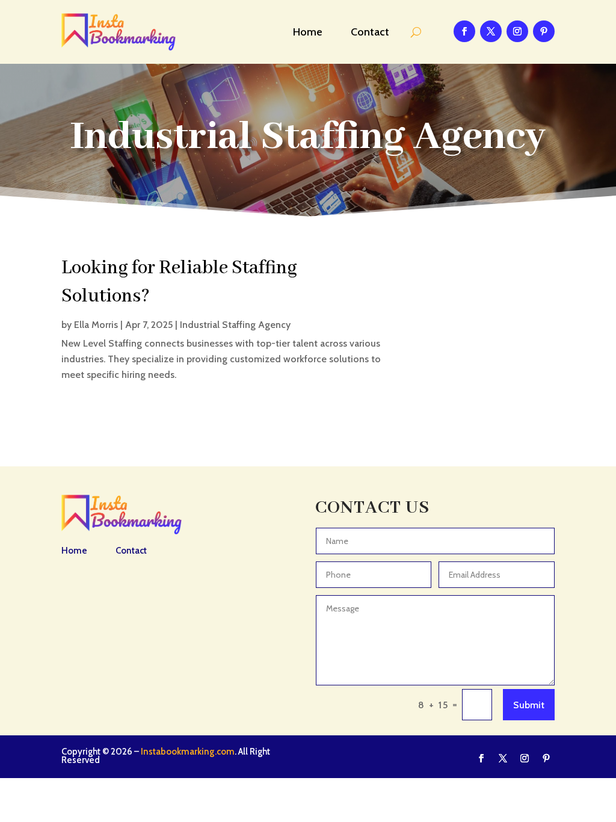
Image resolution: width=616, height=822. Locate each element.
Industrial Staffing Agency (235, 324)
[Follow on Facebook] (464, 31)
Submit (528, 705)
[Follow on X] (491, 31)
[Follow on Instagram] (517, 31)
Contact (370, 32)
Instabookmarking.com (188, 751)
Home (307, 32)
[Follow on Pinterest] (544, 31)
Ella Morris (96, 324)
